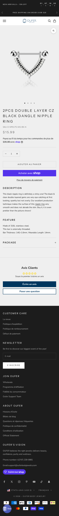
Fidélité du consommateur (14, 391)
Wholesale (7, 382)
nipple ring (40, 204)
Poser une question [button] (29, 291)
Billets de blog (9, 416)
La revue (6, 319)
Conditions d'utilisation (13, 430)
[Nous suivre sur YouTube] (34, 481)
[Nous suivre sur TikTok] (41, 481)
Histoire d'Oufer (10, 411)
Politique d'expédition (12, 324)
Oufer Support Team (12, 396)
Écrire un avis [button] (29, 284)
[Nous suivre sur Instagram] (19, 481)
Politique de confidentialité (14, 426)
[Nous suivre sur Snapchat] (49, 481)
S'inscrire (13, 365)
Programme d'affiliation (13, 387)
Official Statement (11, 435)
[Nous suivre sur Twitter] (11, 481)
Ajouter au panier (30, 164)
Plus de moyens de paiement (29, 180)
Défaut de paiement (11, 333)
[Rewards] (7, 508)
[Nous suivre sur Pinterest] (26, 481)
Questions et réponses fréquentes (18, 421)
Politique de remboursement (15, 328)
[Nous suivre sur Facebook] (4, 481)
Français (44, 490)
